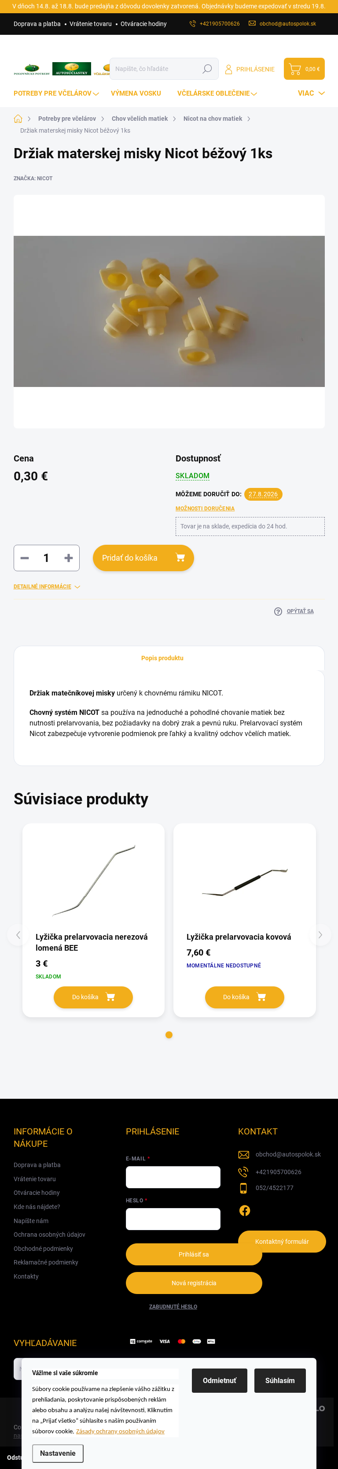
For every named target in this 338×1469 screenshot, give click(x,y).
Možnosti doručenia (205, 509)
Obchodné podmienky (43, 1248)
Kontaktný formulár (282, 1241)
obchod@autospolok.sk (288, 1154)
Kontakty (26, 1276)
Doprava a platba (37, 23)
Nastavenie (58, 1453)
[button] (169, 1035)
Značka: (33, 178)
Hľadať (207, 68)
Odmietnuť (219, 1380)
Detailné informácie (42, 587)
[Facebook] (244, 1209)
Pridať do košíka (130, 557)
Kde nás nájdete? (37, 1206)
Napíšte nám (31, 1220)
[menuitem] (57, 94)
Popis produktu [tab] (162, 658)
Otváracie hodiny (144, 23)
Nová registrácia (194, 1283)
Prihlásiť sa (194, 1254)
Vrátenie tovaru (91, 23)
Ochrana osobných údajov (49, 1234)
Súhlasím (280, 1380)
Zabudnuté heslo (173, 1307)
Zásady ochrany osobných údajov (120, 1431)
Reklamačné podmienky (46, 1262)
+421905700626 (278, 1171)
